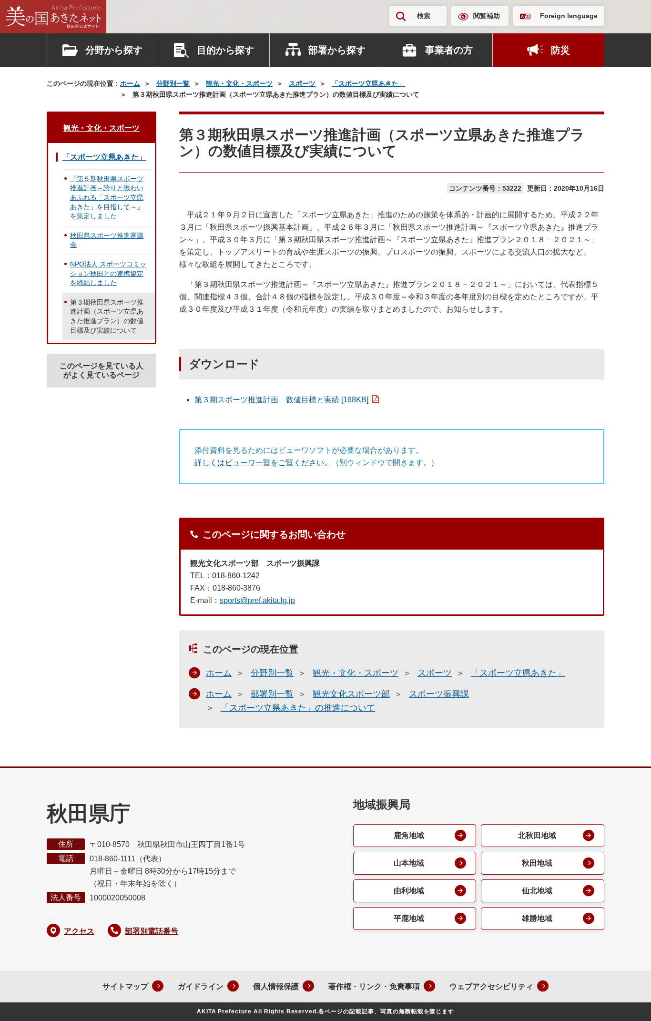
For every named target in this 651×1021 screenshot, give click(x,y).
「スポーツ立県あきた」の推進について (298, 708)
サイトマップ (125, 986)
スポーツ (302, 83)
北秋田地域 (537, 835)
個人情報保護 (276, 986)
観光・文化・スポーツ (239, 83)
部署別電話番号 (151, 931)
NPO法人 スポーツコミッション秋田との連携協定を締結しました (108, 273)
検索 (423, 16)
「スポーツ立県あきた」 (368, 83)
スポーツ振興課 (439, 694)
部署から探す (337, 50)
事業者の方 (449, 50)
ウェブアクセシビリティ (491, 986)
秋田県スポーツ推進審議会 (106, 240)
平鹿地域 (409, 918)
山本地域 (409, 863)
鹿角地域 (409, 835)
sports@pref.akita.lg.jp (257, 600)
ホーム (130, 83)
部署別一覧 (272, 694)
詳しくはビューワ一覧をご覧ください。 (263, 463)
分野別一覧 (173, 83)
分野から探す (113, 50)
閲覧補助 (486, 16)
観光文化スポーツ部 (351, 694)
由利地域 (409, 891)
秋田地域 (537, 863)
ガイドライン (201, 986)
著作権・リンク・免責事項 (374, 986)
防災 (560, 50)
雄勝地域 (537, 918)
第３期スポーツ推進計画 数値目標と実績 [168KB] (281, 400)
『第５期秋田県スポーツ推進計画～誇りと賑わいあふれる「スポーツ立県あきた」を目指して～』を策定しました (106, 197)
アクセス (79, 931)
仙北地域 (537, 891)
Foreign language (569, 16)
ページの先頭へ (624, 1001)
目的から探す (225, 50)
